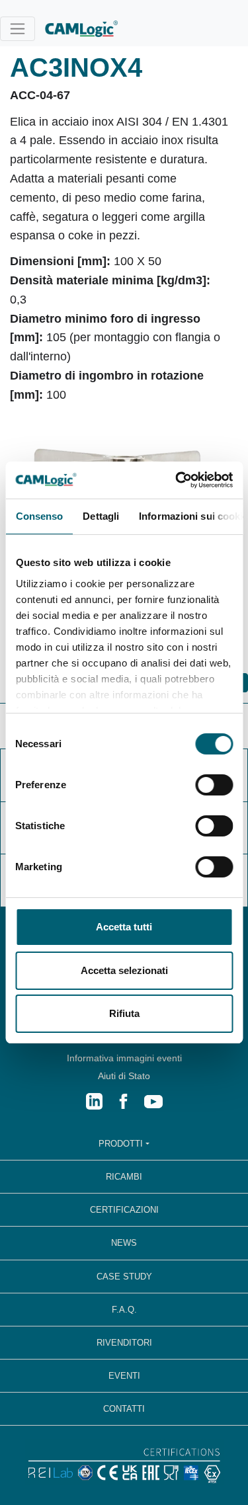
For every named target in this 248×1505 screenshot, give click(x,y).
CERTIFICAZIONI (124, 1210)
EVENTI (124, 1376)
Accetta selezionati (124, 970)
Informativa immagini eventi (124, 1058)
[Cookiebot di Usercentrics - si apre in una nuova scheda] (176, 480)
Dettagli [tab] (101, 516)
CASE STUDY (124, 1276)
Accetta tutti (124, 926)
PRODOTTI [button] (121, 1144)
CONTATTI (124, 1409)
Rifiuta (124, 1013)
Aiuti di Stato (124, 1076)
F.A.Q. (124, 1310)
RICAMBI (124, 1177)
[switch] (214, 784)
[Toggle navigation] (17, 29)
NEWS (124, 1243)
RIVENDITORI (124, 1343)
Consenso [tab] (39, 516)
